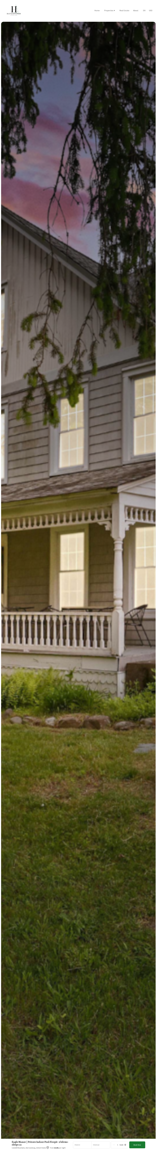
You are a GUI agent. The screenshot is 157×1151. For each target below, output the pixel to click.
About (135, 10)
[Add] (125, 1144)
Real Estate (124, 10)
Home (97, 10)
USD (150, 10)
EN (144, 10)
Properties (109, 10)
